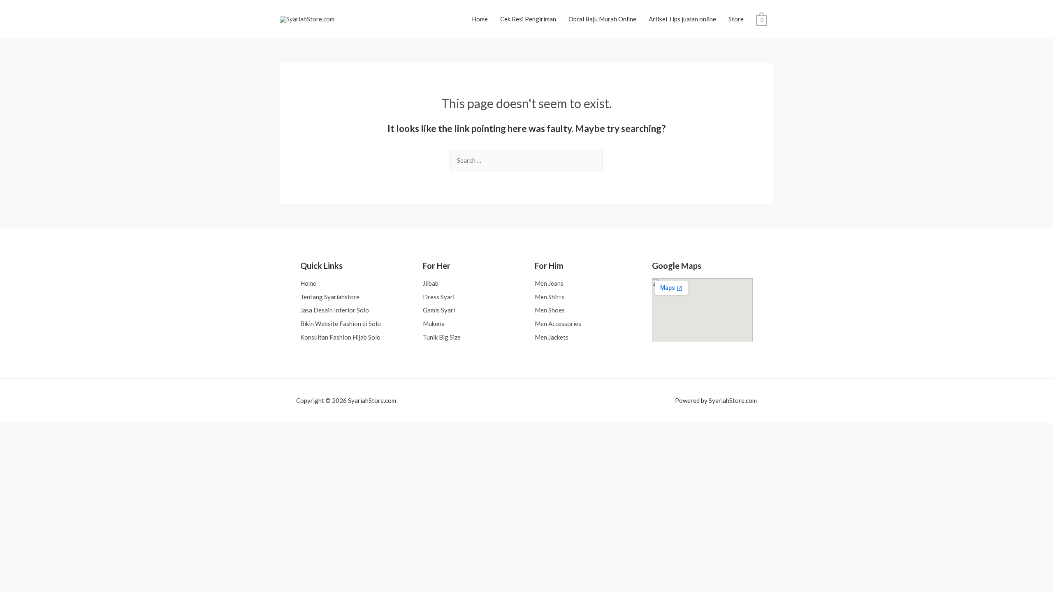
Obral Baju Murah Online (602, 19)
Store (736, 19)
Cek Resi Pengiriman (528, 19)
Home (480, 19)
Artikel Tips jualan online (682, 19)
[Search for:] (526, 160)
